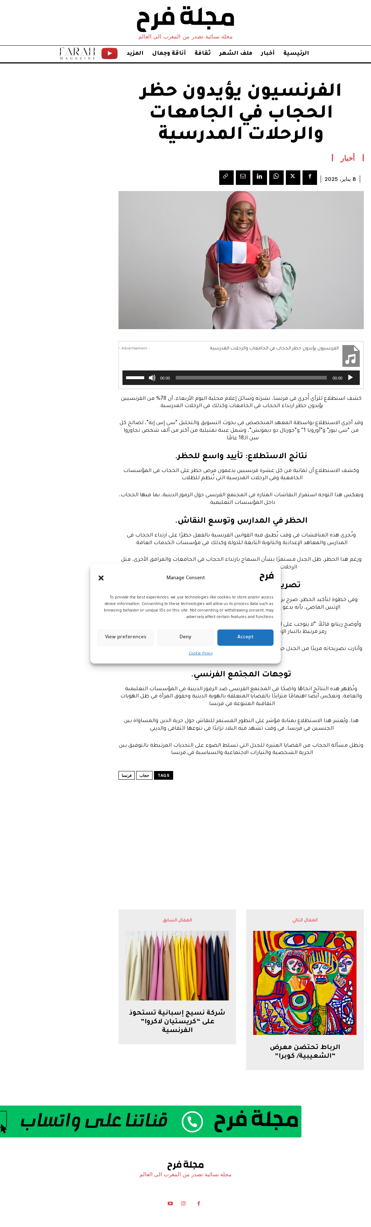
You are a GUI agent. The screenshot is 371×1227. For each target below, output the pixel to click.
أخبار (348, 157)
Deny (185, 637)
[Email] (243, 177)
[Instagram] (183, 1204)
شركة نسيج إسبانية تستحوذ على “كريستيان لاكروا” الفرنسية (177, 1022)
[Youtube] (169, 1204)
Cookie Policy (201, 653)
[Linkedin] (260, 177)
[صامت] (152, 377)
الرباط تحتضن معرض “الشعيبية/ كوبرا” (305, 1052)
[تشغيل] (350, 377)
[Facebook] (310, 177)
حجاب (144, 775)
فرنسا (127, 775)
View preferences (125, 637)
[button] (101, 578)
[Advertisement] (241, 826)
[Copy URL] (226, 177)
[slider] (136, 377)
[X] (293, 177)
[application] (241, 377)
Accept (245, 637)
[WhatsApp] (276, 177)
